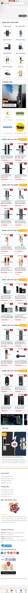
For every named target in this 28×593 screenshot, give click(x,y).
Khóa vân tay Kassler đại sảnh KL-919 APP (7, 269)
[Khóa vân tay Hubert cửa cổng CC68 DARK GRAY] (7, 309)
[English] (12, 1)
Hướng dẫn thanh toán (7, 492)
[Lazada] (17, 553)
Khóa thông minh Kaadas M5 (6, 176)
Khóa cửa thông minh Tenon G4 (19, 407)
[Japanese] (19, 1)
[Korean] (16, 1)
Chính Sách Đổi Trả (6, 480)
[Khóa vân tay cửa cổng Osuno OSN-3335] (7, 289)
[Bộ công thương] (6, 545)
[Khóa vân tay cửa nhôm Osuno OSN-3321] (7, 214)
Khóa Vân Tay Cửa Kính (11, 371)
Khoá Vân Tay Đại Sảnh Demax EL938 (6, 248)
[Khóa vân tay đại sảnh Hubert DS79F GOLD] (21, 240)
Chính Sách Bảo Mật (6, 476)
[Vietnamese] (9, 1)
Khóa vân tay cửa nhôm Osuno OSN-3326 (20, 202)
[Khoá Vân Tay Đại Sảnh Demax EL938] (7, 240)
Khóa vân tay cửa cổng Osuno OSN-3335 (6, 297)
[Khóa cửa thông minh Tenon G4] (21, 400)
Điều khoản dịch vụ (6, 496)
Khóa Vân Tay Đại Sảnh (11, 230)
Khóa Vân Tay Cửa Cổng (12, 280)
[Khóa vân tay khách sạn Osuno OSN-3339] (21, 354)
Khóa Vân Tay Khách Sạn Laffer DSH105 (7, 362)
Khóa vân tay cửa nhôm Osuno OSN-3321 (6, 222)
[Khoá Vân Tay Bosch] (14, 96)
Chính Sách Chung (6, 483)
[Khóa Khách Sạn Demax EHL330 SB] (21, 335)
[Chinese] (14, 1)
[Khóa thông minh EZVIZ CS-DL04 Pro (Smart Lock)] (21, 380)
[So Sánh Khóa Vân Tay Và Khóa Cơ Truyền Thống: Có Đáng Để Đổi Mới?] (14, 444)
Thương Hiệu (7, 82)
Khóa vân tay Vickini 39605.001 (21, 176)
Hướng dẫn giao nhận (7, 494)
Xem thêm (23, 139)
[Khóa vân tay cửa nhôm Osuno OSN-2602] (7, 195)
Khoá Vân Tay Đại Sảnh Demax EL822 (20, 269)
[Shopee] (14, 553)
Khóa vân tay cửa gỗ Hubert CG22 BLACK (7, 157)
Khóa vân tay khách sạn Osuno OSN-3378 (7, 343)
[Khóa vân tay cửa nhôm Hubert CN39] (21, 214)
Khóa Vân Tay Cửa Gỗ (11, 139)
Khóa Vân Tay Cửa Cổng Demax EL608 (20, 297)
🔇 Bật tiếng (22, 16)
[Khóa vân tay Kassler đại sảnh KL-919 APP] (7, 261)
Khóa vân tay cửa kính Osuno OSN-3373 (6, 408)
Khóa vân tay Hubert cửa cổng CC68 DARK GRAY (7, 316)
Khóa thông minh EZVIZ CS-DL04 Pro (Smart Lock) (20, 388)
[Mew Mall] (12, 419)
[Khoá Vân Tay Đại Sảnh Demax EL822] (21, 261)
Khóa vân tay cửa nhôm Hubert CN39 (20, 222)
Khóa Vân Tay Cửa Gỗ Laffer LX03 (20, 157)
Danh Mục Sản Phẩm (10, 22)
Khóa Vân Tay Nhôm (10, 185)
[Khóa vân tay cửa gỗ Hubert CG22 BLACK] (7, 149)
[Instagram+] (8, 553)
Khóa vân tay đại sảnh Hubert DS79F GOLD (20, 248)
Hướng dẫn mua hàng (7, 489)
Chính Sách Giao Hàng (7, 478)
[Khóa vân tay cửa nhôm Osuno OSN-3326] (21, 195)
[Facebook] (2, 553)
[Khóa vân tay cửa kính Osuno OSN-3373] (7, 400)
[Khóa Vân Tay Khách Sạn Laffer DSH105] (7, 354)
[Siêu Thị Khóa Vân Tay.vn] (4, 3)
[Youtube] (11, 553)
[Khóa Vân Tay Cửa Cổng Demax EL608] (21, 289)
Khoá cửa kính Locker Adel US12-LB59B (6, 388)
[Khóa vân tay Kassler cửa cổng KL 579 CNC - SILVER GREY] (21, 309)
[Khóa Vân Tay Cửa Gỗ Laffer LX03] (21, 149)
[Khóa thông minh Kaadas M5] (7, 168)
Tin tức (5, 428)
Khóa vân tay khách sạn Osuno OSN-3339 (21, 362)
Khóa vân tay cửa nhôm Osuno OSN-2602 (6, 202)
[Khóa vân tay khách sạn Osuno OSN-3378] (7, 335)
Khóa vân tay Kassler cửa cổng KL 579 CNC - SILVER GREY (21, 316)
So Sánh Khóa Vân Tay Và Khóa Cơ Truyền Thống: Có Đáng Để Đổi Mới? (12, 457)
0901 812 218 (9, 538)
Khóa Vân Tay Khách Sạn (12, 325)
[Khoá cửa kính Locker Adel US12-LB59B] (7, 380)
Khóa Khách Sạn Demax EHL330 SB (20, 343)
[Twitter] (5, 553)
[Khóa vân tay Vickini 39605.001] (21, 168)
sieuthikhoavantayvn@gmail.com (14, 536)
